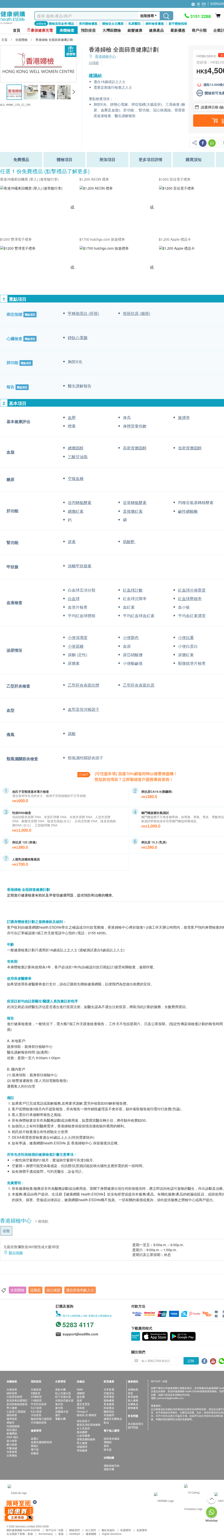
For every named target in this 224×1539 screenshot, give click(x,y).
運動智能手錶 (111, 1465)
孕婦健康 (82, 1450)
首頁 (16, 30)
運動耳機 (109, 1469)
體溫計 (35, 1445)
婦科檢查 (12, 1393)
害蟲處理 (109, 1415)
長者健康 (109, 1404)
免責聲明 (141, 1530)
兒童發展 (12, 1451)
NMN (80, 1389)
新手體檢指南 (178, 23)
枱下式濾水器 (63, 1396)
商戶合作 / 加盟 (54, 1530)
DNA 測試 (12, 1437)
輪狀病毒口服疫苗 (41, 1418)
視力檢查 (12, 1440)
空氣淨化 (109, 1393)
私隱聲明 (125, 1530)
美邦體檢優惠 (88, 23)
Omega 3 (82, 1411)
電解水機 (60, 1418)
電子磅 (35, 1449)
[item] (31, 188)
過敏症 (10, 1422)
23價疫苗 (36, 1396)
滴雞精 (81, 1393)
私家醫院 (134, 23)
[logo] (13, 24)
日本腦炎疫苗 (39, 1422)
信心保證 (53, 1289)
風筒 (106, 1445)
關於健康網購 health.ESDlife (23, 1530)
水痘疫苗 (36, 1415)
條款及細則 (108, 1530)
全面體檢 (17, 1289)
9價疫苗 (35, 1393)
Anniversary (45, 1534)
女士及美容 (83, 1428)
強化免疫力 (83, 1421)
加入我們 (90, 1530)
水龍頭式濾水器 (64, 1400)
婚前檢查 (12, 1415)
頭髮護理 (82, 1446)
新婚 (30, 1534)
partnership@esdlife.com (170, 1398)
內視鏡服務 (13, 1426)
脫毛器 (108, 1449)
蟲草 (79, 1400)
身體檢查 (133, 1389)
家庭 (61, 1534)
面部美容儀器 (111, 1438)
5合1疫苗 (36, 1407)
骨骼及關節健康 (86, 1439)
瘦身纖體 (82, 1432)
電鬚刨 (108, 1442)
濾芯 (57, 1415)
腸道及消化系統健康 (88, 1424)
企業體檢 (12, 1455)
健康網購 (91, 1534)
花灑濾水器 (61, 1411)
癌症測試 (12, 1430)
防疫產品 (109, 1407)
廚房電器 (109, 1396)
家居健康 (133, 1396)
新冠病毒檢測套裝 (17, 1404)
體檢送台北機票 (113, 23)
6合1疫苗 (36, 1411)
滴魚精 (81, 1407)
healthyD (74, 1534)
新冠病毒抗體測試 (17, 1400)
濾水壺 (59, 1404)
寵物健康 (109, 1400)
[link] (17, 1492)
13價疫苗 (36, 1400)
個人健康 (133, 1400)
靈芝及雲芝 (83, 1404)
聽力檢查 (12, 1444)
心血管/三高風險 (16, 1411)
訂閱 (191, 1361)
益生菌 (81, 1396)
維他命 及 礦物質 (86, 1415)
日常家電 (109, 1389)
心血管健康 (83, 1435)
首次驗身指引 (136, 1423)
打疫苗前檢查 (14, 1396)
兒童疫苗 (36, 1389)
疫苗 (130, 1393)
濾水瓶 (59, 1407)
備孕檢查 (12, 1418)
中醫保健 (12, 1448)
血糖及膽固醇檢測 (41, 1442)
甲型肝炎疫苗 (39, 1404)
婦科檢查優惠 (154, 23)
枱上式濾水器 (63, 1393)
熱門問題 (133, 1427)
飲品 (106, 1422)
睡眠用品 (109, 1411)
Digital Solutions (111, 1534)
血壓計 (35, 1438)
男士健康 (12, 1407)
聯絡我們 (74, 1530)
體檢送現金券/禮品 (61, 23)
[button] (74, 92)
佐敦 (6, 1230)
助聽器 (35, 1453)
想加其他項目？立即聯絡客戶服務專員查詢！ (133, 779)
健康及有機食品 (113, 1418)
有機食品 (133, 1404)
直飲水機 (60, 1389)
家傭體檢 (12, 1433)
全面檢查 (12, 1389)
